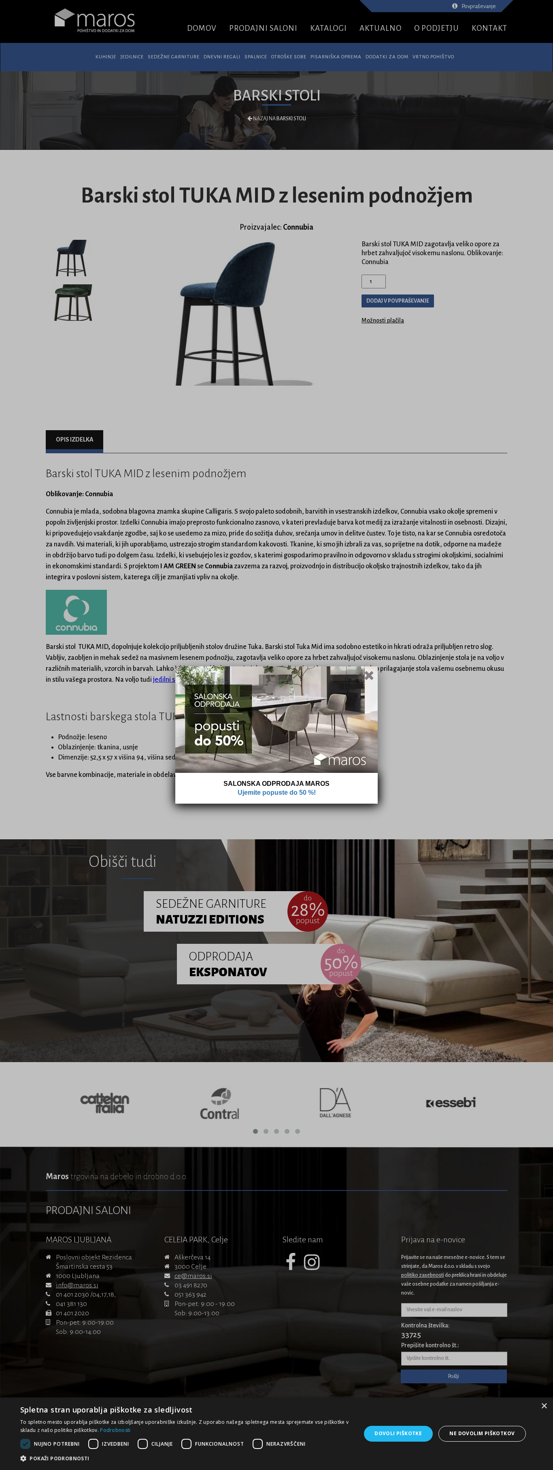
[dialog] (276, 1433)
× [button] (544, 1406)
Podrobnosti (115, 1430)
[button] (185, 1458)
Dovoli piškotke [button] (398, 1433)
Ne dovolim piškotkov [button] (482, 1433)
